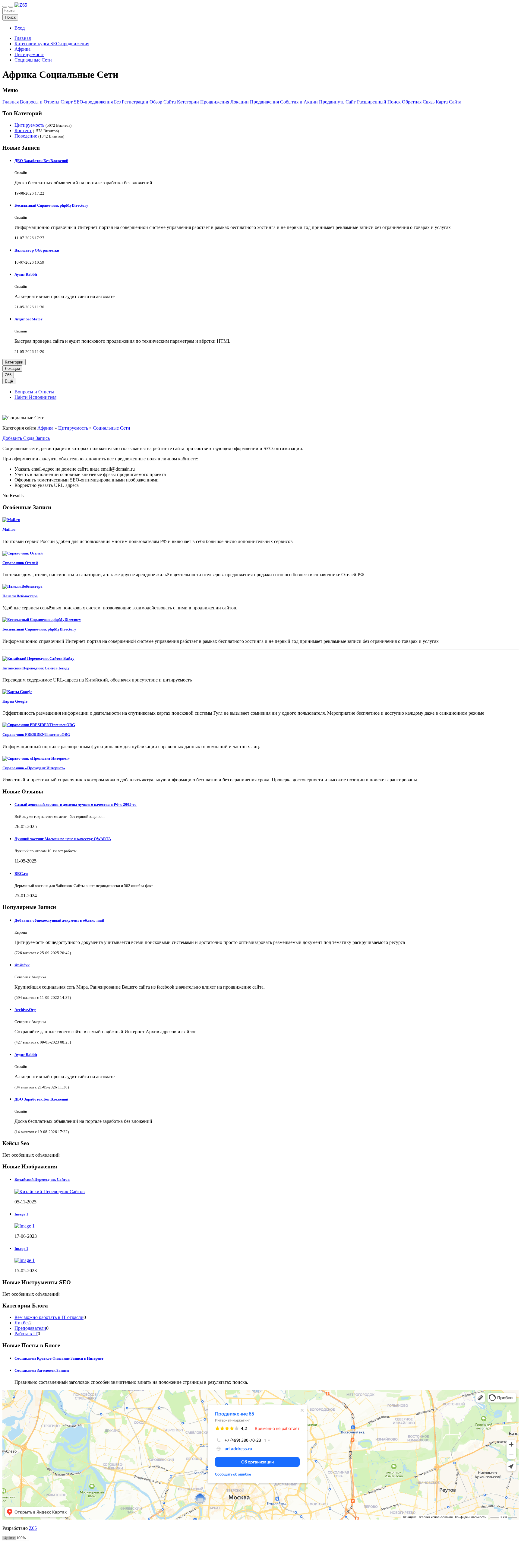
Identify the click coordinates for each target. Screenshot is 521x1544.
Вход (19, 27)
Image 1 (21, 1214)
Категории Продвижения (203, 101)
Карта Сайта (448, 101)
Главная (22, 38)
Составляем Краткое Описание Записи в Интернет (58, 1358)
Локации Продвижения (254, 101)
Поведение (25, 135)
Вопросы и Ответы (39, 101)
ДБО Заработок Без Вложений (41, 160)
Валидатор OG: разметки (36, 250)
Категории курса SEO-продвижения (51, 43)
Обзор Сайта (163, 101)
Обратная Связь (418, 101)
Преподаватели (30, 1328)
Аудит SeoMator (28, 319)
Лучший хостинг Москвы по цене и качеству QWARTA (62, 839)
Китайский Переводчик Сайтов (42, 1179)
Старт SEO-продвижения (87, 101)
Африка (22, 49)
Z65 (8, 375)
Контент (23, 130)
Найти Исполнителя (35, 397)
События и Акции (299, 101)
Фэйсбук (22, 965)
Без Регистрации (131, 101)
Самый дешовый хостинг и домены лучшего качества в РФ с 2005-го (75, 804)
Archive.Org (25, 1009)
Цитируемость (29, 54)
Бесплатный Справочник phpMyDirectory (51, 205)
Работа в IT (26, 1333)
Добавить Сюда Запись (26, 438)
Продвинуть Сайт (337, 101)
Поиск (10, 17)
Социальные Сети (33, 59)
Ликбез (21, 1322)
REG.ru (21, 873)
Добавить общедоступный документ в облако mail (59, 920)
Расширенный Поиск (379, 101)
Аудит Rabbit (25, 274)
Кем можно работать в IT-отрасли (49, 1317)
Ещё (9, 381)
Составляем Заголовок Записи (41, 1370)
